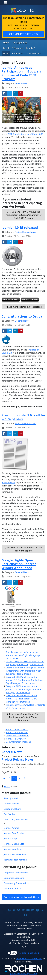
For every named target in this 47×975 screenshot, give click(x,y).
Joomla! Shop (10, 838)
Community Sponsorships (16, 883)
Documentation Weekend (18, 741)
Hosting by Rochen (23, 973)
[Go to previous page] (9, 778)
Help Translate (15, 943)
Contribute (17, 53)
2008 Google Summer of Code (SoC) (25, 134)
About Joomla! (20, 42)
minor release (8, 482)
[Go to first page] (4, 778)
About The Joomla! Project (16, 819)
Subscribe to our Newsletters (21, 897)
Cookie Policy (23, 936)
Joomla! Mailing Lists (14, 843)
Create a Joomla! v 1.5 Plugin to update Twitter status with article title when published (25, 670)
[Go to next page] (19, 778)
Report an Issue (31, 943)
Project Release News (25, 232)
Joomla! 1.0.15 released (20, 227)
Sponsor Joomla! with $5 (24, 940)
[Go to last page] (24, 778)
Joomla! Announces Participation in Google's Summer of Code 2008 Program (21, 73)
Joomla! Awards (11, 828)
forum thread (12, 658)
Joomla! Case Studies (14, 833)
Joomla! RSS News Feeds (16, 854)
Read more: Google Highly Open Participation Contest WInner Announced (24, 717)
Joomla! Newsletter (13, 849)
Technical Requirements (15, 859)
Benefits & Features (13, 48)
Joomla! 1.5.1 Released (17, 732)
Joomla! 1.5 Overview (16, 738)
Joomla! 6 (30, 48)
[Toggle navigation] (5, 2)
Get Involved (10, 814)
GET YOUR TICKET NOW (23, 34)
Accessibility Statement (15, 933)
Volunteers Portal (12, 888)
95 (14, 778)
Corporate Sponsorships (16, 872)
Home (6, 42)
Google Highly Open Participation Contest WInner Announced (19, 564)
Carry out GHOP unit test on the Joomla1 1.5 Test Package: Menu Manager (21, 698)
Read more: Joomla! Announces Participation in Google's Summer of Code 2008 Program (24, 214)
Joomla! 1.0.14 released (17, 729)
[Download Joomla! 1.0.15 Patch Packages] (30, 300)
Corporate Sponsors (14, 878)
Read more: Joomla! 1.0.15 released (24, 306)
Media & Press (34, 53)
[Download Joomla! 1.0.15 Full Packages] (11, 300)
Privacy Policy (36, 933)
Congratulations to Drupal (22, 316)
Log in (23, 946)
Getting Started (11, 803)
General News (22, 83)
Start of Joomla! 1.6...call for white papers (23, 417)
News (6, 53)
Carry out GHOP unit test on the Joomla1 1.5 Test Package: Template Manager (23, 689)
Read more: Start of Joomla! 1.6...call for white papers (24, 549)
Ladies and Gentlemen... (17, 735)
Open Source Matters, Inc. (29, 958)
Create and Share (12, 809)
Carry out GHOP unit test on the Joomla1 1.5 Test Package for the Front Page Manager (25, 680)
